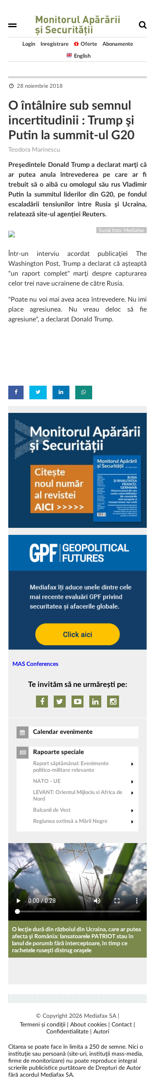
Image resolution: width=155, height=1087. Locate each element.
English (82, 56)
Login (28, 44)
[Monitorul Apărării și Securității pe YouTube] (77, 701)
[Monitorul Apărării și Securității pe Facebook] (42, 701)
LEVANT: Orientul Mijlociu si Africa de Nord (77, 796)
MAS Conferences (35, 664)
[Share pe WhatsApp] (83, 392)
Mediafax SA (100, 1016)
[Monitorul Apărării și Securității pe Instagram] (113, 701)
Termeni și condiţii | (44, 1025)
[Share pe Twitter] (38, 392)
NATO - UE (46, 781)
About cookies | (90, 1025)
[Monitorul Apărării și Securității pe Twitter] (60, 701)
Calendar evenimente (63, 732)
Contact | (123, 1025)
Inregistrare (55, 44)
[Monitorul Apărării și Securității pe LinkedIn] (95, 701)
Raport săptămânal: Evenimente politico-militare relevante (71, 767)
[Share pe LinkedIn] (60, 392)
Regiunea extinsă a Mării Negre (70, 821)
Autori (101, 1032)
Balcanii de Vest (52, 810)
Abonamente (118, 44)
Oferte (89, 44)
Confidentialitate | (69, 1032)
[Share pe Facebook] (16, 392)
